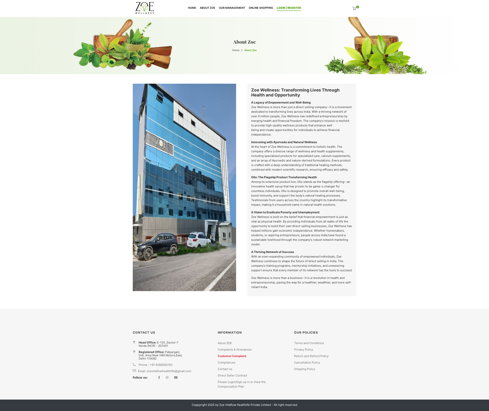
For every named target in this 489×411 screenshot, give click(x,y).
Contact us (225, 369)
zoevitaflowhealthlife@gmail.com (169, 371)
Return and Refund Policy (311, 356)
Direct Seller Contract (232, 375)
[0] (354, 8)
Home (192, 8)
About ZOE (207, 8)
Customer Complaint (232, 356)
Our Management (232, 8)
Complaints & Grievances (235, 349)
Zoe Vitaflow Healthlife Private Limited (245, 405)
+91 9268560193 (161, 365)
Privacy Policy (303, 349)
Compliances (226, 362)
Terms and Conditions (309, 343)
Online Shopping (261, 8)
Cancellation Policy (307, 362)
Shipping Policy (304, 369)
